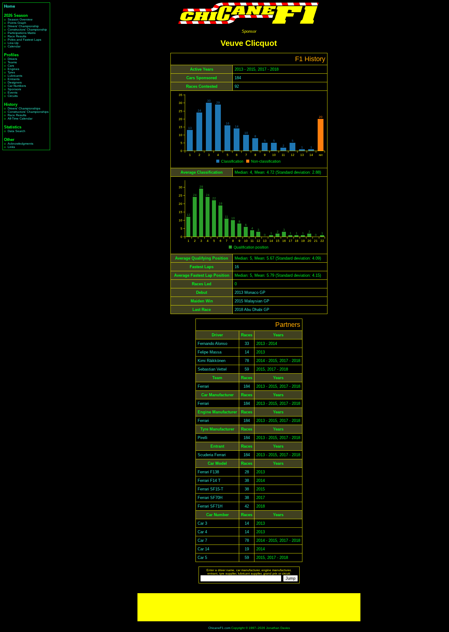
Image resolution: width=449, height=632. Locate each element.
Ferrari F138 (208, 472)
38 (247, 480)
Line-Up (13, 43)
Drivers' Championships (24, 108)
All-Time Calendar (20, 118)
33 (247, 343)
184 (238, 78)
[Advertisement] (249, 607)
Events (12, 92)
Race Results (17, 36)
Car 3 (202, 523)
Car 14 (203, 549)
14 (247, 352)
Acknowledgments (20, 143)
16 (237, 266)
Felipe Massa (209, 352)
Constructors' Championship (27, 29)
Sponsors (14, 89)
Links (11, 147)
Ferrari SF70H (210, 497)
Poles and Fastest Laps (24, 39)
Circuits (13, 96)
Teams (12, 62)
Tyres (11, 72)
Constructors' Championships (28, 111)
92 (237, 86)
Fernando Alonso (212, 343)
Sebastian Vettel (212, 369)
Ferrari (203, 386)
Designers (15, 82)
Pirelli (202, 437)
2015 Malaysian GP (252, 301)
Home (9, 6)
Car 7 (202, 540)
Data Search (16, 131)
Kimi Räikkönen (211, 360)
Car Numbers (17, 85)
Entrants (14, 79)
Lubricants (15, 75)
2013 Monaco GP (250, 292)
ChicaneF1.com (219, 628)
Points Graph (17, 22)
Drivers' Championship (23, 26)
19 (247, 549)
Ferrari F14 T (209, 480)
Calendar (14, 46)
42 (247, 506)
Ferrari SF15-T (210, 489)
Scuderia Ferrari (212, 455)
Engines (13, 69)
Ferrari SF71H (210, 506)
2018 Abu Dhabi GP (252, 309)
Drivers (12, 59)
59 (247, 369)
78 (247, 360)
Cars (11, 65)
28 (247, 472)
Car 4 (202, 532)
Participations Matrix (22, 33)
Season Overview (20, 19)
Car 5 (202, 557)
